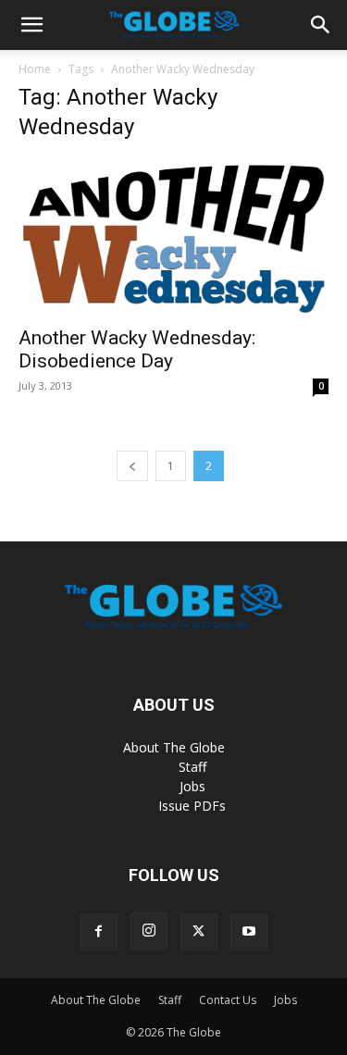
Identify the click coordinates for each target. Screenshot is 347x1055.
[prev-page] (132, 466)
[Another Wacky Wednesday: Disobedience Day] (173, 237)
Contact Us (227, 1000)
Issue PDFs (192, 805)
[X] (198, 931)
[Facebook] (99, 931)
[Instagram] (148, 931)
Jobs (192, 786)
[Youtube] (248, 931)
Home (35, 69)
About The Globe (174, 747)
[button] (31, 25)
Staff (192, 767)
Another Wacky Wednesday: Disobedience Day (137, 349)
